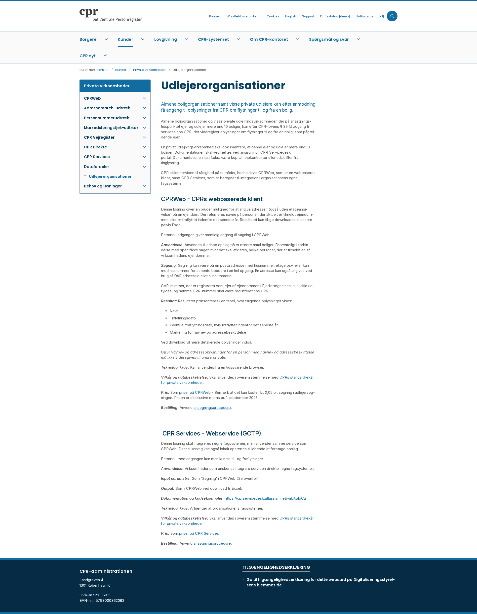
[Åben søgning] (392, 16)
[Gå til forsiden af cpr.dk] (143, 16)
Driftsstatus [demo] (335, 16)
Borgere (88, 39)
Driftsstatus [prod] (370, 16)
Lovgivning (165, 39)
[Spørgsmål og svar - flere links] (357, 39)
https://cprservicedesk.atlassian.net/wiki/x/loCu (265, 498)
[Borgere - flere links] (105, 39)
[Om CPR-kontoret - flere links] (297, 39)
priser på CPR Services (199, 533)
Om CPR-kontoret (269, 39)
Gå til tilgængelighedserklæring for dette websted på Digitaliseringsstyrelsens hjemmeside (320, 582)
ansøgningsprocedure (212, 407)
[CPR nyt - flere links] (104, 55)
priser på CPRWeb (195, 392)
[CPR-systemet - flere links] (237, 39)
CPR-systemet (213, 39)
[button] (143, 98)
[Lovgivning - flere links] (186, 39)
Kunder (125, 39)
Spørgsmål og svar (329, 39)
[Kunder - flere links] (142, 39)
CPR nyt (88, 56)
